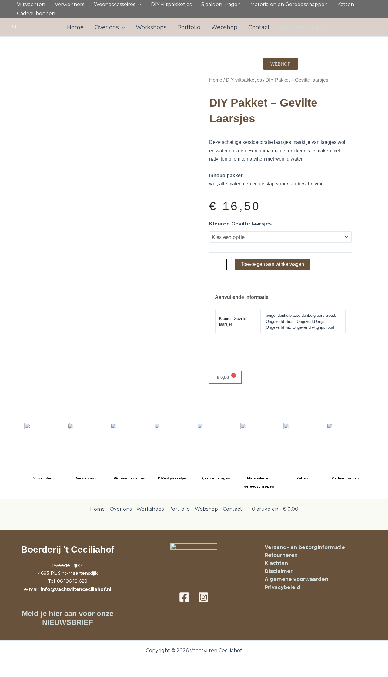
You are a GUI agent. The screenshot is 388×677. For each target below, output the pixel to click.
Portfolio (188, 27)
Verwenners (69, 4)
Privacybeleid (282, 587)
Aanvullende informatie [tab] (241, 297)
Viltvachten (42, 478)
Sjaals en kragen (221, 4)
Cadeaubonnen (36, 13)
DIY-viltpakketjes (172, 478)
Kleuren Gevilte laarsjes (240, 224)
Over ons (107, 27)
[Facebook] (184, 597)
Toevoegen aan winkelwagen (272, 264)
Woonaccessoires (114, 4)
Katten (345, 4)
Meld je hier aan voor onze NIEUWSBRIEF (67, 617)
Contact (259, 27)
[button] (138, 4)
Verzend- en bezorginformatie (305, 547)
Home (75, 27)
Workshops (151, 27)
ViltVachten (31, 4)
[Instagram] (203, 597)
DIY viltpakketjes (171, 4)
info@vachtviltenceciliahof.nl (76, 589)
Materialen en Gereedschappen (289, 4)
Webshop (224, 27)
